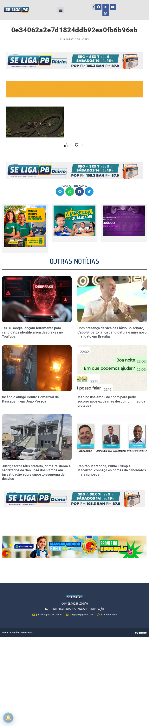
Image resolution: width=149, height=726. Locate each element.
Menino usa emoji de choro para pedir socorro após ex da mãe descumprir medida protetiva (111, 401)
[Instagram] (105, 7)
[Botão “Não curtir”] (76, 145)
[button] (60, 10)
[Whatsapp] (105, 13)
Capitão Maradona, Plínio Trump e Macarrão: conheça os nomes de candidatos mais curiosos (111, 470)
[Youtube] (113, 7)
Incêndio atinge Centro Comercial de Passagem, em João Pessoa (30, 399)
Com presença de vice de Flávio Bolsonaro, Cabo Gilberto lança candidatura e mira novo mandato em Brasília (111, 332)
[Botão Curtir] (66, 145)
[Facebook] (98, 7)
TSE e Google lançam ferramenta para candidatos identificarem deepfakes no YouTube (32, 332)
